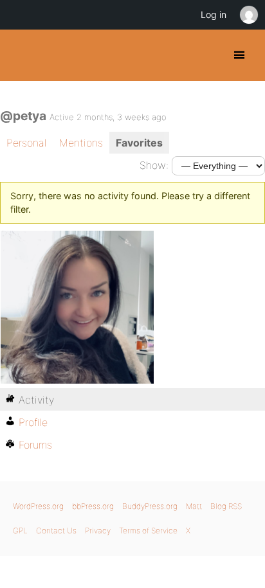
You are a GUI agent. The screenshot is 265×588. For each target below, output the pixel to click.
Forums (35, 444)
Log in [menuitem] (213, 14)
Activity (36, 399)
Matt (194, 506)
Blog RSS (226, 506)
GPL (20, 530)
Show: (154, 165)
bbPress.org (93, 506)
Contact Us (56, 530)
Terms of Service (148, 530)
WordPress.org (38, 506)
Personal (26, 142)
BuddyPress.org (21, 55)
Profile (33, 422)
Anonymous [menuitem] (248, 15)
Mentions (81, 142)
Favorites (139, 142)
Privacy (98, 530)
